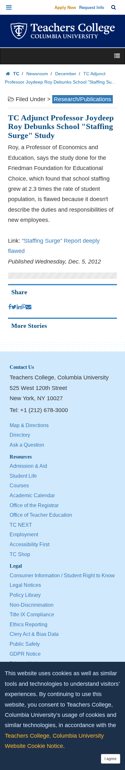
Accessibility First (29, 544)
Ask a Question (27, 445)
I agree (110, 759)
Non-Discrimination (32, 605)
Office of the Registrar (34, 505)
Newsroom (37, 73)
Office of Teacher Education (41, 515)
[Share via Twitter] (14, 307)
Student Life (23, 476)
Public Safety (25, 644)
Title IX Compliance (32, 614)
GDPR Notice (25, 654)
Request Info (91, 7)
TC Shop (20, 554)
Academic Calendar (32, 495)
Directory (20, 435)
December (65, 73)
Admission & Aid (28, 466)
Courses (19, 485)
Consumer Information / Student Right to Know (62, 575)
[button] (9, 7)
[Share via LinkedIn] (19, 307)
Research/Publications (82, 99)
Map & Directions (29, 425)
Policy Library (25, 595)
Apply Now (65, 7)
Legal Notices (25, 585)
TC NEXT (21, 525)
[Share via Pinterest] (23, 307)
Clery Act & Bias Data (34, 634)
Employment (24, 534)
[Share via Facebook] (9, 307)
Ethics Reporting (28, 624)
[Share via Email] (28, 307)
